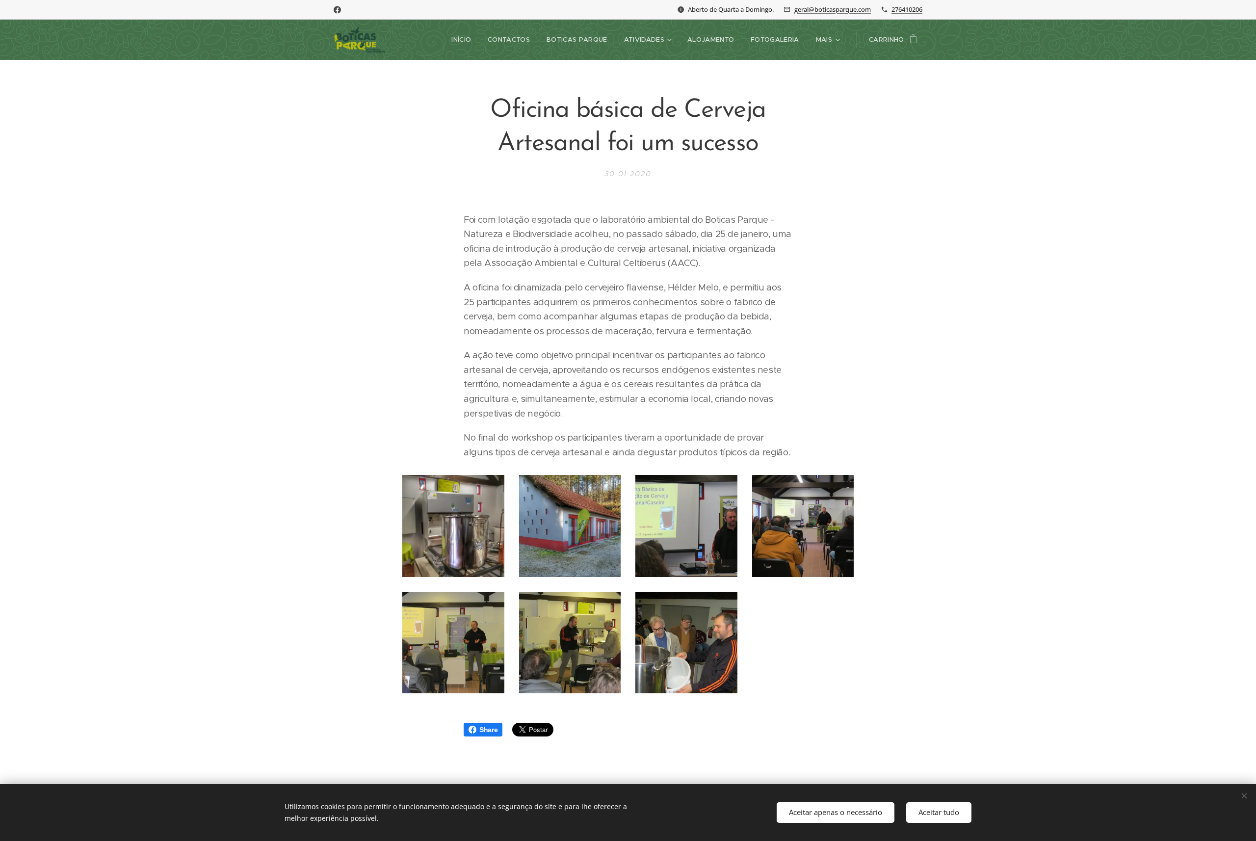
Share (488, 730)
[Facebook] (337, 9)
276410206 (906, 9)
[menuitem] (461, 39)
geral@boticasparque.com (832, 9)
